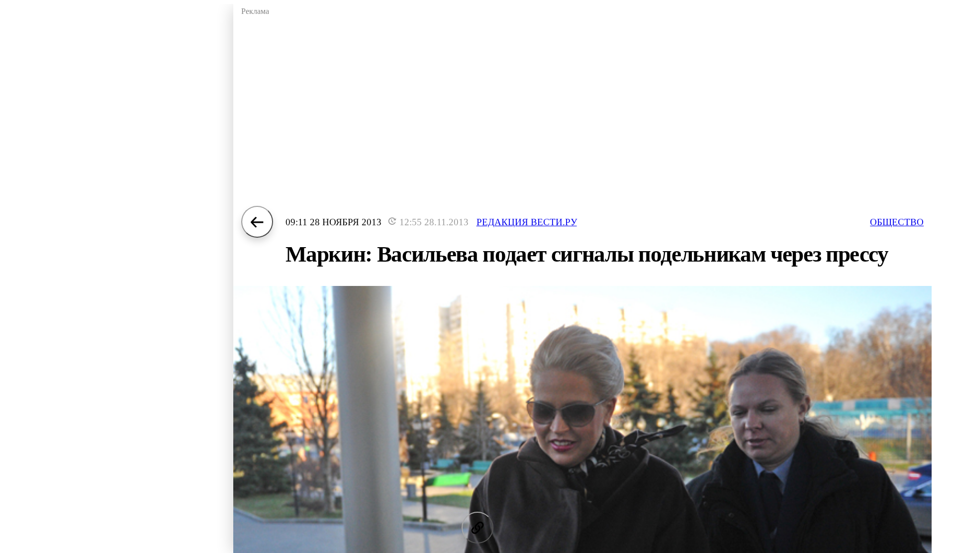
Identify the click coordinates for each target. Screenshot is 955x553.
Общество (897, 222)
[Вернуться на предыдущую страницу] (257, 222)
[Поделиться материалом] (477, 528)
